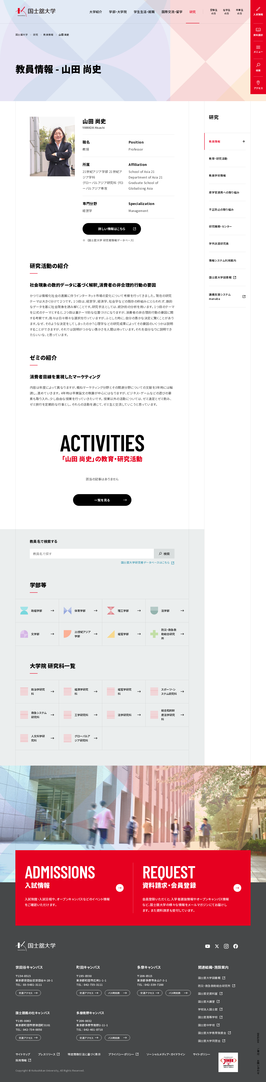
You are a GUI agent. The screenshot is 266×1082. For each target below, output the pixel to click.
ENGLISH (258, 1038)
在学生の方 (226, 11)
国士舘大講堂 (206, 1001)
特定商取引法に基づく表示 (84, 1054)
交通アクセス (26, 992)
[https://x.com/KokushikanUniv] (217, 946)
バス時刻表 (114, 992)
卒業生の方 (239, 11)
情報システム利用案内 (222, 260)
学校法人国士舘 (208, 1009)
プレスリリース (46, 1054)
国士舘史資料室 (208, 993)
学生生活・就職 (144, 11)
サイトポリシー (202, 1054)
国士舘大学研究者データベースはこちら (145, 562)
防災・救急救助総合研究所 (214, 986)
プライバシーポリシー (121, 1054)
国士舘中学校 (206, 1025)
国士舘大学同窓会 (209, 1041)
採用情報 (21, 1060)
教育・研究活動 (218, 158)
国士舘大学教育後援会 (212, 1033)
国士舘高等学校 (208, 1017)
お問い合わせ (258, 1067)
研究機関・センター (220, 226)
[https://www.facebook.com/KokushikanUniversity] (235, 946)
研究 (192, 11)
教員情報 (214, 141)
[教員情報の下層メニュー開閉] (244, 141)
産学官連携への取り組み (224, 192)
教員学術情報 (217, 175)
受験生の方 (213, 11)
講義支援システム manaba (220, 296)
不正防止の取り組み (221, 209)
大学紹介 (95, 11)
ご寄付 (258, 1051)
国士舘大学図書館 (220, 277)
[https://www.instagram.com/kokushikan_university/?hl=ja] (226, 946)
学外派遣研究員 (219, 243)
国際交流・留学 (172, 11)
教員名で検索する (44, 541)
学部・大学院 (118, 11)
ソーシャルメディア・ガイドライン (166, 1054)
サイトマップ (23, 1054)
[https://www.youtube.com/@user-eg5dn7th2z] (207, 946)
